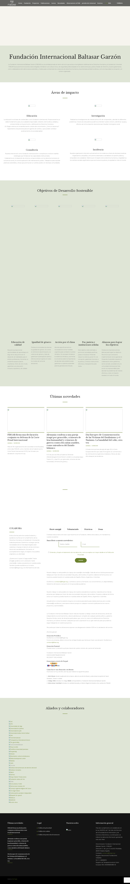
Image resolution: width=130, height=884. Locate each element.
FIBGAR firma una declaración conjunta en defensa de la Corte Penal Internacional (23, 437)
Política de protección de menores (49, 834)
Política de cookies (44, 831)
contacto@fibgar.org (61, 581)
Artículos (10, 443)
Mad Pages (14, 879)
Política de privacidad (45, 828)
